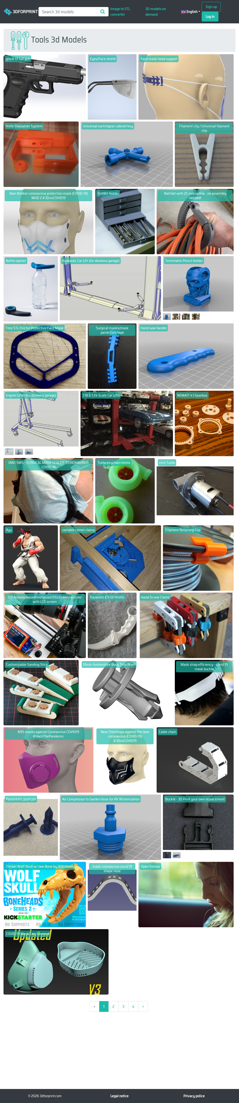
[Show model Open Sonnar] (186, 894)
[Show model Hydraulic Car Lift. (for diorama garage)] (110, 288)
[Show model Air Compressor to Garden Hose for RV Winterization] (110, 827)
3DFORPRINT (23, 11)
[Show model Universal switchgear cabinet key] (127, 154)
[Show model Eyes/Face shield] (112, 87)
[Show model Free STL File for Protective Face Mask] (45, 356)
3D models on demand (155, 11)
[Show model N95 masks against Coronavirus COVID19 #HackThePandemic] (48, 760)
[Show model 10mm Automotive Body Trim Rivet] (127, 692)
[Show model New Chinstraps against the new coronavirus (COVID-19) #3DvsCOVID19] (125, 760)
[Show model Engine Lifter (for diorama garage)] (41, 423)
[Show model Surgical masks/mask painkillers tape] (112, 356)
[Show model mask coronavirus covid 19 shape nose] (112, 894)
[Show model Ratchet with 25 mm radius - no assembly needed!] (195, 221)
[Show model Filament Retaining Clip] (198, 558)
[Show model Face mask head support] (186, 87)
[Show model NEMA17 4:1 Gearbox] (204, 423)
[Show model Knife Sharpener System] (41, 154)
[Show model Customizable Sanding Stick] (41, 692)
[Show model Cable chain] (195, 760)
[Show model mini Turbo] (195, 490)
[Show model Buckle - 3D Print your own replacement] (198, 827)
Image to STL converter (120, 11)
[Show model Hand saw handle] (186, 356)
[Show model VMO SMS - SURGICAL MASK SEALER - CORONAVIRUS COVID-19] (48, 490)
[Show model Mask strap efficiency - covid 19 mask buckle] (204, 692)
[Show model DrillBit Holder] (125, 221)
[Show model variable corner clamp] (110, 558)
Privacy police (194, 1096)
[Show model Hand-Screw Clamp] (186, 625)
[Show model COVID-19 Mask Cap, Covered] (56, 961)
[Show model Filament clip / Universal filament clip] (204, 154)
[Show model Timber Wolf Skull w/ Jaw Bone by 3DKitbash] (45, 894)
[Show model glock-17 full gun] (45, 87)
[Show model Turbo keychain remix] (125, 490)
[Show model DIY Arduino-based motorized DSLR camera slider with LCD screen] (45, 625)
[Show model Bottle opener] (31, 288)
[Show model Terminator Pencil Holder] (198, 288)
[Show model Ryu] (31, 558)
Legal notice (119, 1096)
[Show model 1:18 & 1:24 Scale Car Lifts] (127, 423)
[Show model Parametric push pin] (31, 827)
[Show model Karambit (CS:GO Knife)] (112, 625)
